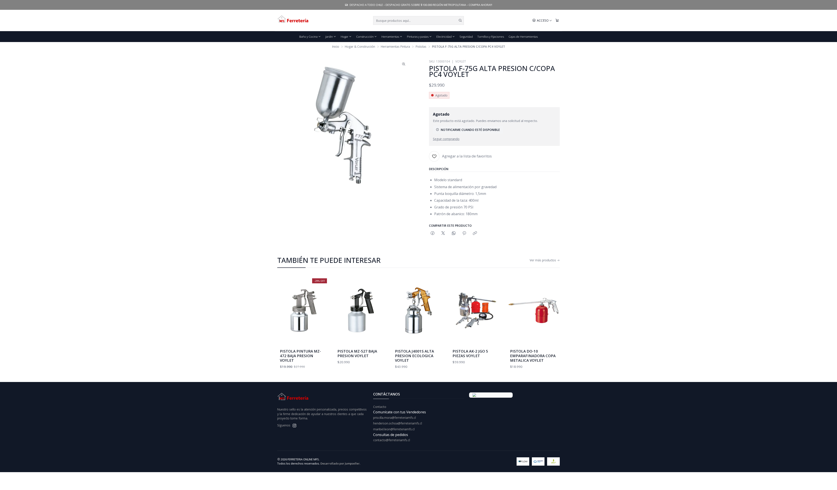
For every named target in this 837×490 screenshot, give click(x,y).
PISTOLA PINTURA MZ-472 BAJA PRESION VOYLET (300, 356)
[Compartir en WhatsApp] (453, 233)
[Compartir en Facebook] (432, 233)
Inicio (335, 46)
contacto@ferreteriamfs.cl (391, 440)
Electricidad (444, 37)
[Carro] (557, 20)
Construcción (365, 37)
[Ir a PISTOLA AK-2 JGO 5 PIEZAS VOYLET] (476, 310)
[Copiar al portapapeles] (474, 233)
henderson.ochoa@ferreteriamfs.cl (397, 423)
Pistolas (421, 46)
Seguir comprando (446, 138)
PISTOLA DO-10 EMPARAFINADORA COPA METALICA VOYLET (533, 356)
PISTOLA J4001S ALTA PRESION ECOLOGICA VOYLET (414, 356)
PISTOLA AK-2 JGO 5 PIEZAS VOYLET (470, 353)
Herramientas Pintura (395, 46)
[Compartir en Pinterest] (464, 233)
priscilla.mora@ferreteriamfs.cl (394, 418)
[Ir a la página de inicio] (293, 20)
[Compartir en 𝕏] (443, 233)
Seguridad (466, 37)
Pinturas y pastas (418, 37)
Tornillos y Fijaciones (490, 37)
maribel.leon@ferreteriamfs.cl (394, 429)
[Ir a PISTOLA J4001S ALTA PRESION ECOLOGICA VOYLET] (418, 310)
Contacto (379, 407)
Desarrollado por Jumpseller (340, 463)
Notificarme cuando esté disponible (470, 130)
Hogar (344, 37)
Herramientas (390, 37)
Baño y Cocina (308, 37)
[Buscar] (460, 20)
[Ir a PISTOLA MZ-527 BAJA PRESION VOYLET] (361, 310)
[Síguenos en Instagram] (294, 425)
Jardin (329, 37)
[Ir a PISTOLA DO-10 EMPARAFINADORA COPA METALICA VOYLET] (533, 310)
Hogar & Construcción (360, 46)
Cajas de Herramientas (523, 37)
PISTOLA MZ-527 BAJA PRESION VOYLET (357, 353)
